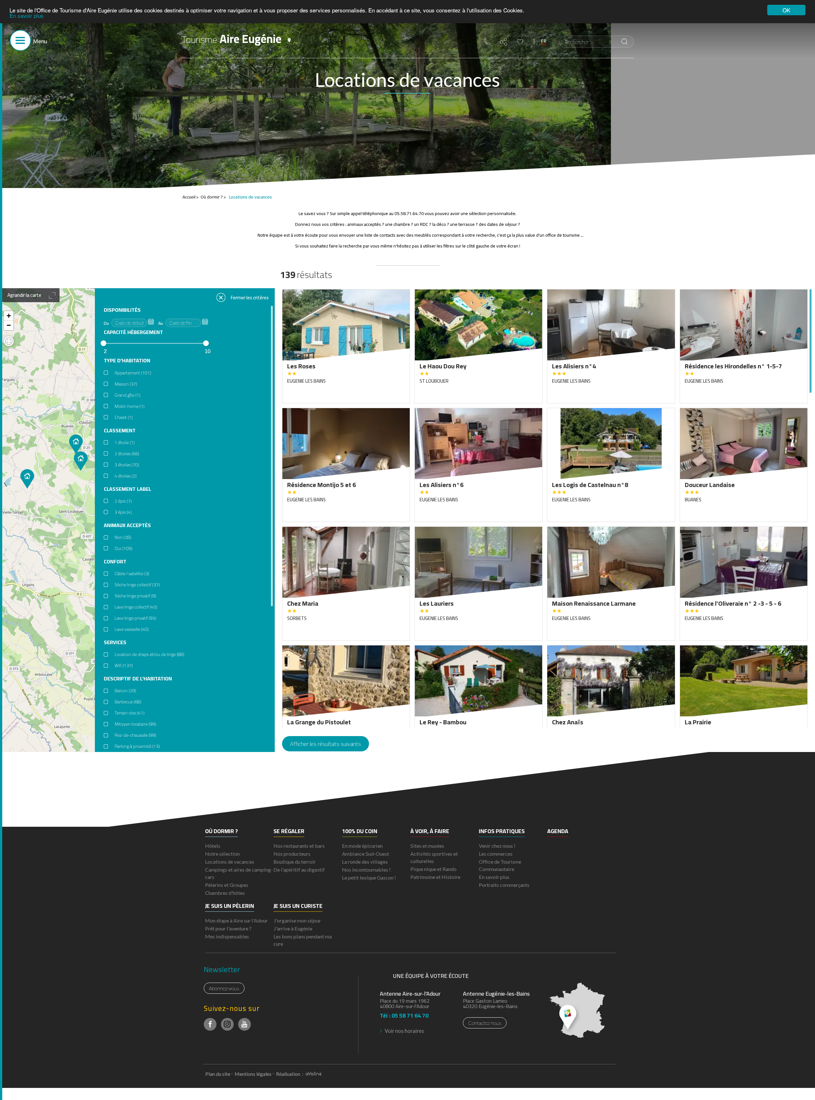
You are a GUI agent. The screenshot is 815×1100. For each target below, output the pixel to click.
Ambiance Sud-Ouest (365, 854)
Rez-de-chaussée (135, 735)
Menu (40, 41)
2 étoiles (127, 453)
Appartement (133, 373)
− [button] (9, 325)
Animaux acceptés (127, 525)
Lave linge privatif (135, 618)
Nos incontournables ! (366, 870)
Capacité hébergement (133, 332)
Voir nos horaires (404, 1031)
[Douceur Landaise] (76, 444)
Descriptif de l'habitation (138, 678)
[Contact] (487, 41)
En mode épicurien (362, 846)
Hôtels (212, 846)
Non (123, 537)
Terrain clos (130, 713)
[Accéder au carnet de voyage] (520, 42)
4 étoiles (126, 476)
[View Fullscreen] (9, 342)
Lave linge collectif (136, 607)
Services (115, 642)
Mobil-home (130, 406)
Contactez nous (484, 1023)
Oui (123, 548)
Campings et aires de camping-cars (239, 873)
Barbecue (128, 702)
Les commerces (496, 854)
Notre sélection (222, 854)
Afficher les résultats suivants (325, 743)
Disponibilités (122, 310)
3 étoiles (127, 465)
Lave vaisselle (132, 629)
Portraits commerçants (504, 885)
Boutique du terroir (294, 862)
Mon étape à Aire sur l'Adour (236, 920)
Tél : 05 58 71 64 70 (404, 1013)
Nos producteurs (291, 854)
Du (106, 323)
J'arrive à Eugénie (292, 928)
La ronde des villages (365, 862)
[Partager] (503, 41)
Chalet (124, 417)
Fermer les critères (250, 297)
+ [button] (9, 316)
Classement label (127, 489)
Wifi (124, 665)
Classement (120, 430)
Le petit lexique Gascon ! (369, 877)
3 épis (123, 512)
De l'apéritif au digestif (299, 870)
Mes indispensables (227, 936)
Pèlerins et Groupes (226, 885)
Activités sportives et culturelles (434, 857)
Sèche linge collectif (137, 584)
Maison (126, 384)
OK (786, 10)
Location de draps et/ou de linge (149, 654)
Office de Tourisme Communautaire (500, 865)
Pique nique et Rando (433, 869)
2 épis (123, 501)
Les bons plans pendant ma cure (302, 940)
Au (160, 323)
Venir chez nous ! (497, 846)
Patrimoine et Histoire (435, 877)
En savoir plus (27, 15)
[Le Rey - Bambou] (81, 461)
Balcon (125, 690)
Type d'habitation (127, 360)
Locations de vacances (229, 862)
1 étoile (125, 442)
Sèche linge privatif (135, 596)
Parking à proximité (137, 746)
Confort (115, 561)
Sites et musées (427, 846)
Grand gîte (127, 395)
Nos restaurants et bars (299, 846)
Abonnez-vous (224, 988)
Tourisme (231, 39)
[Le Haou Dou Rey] (27, 479)
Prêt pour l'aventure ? (228, 928)
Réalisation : (290, 1074)
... (151, 321)
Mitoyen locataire (135, 724)
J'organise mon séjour (297, 920)
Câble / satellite (132, 573)
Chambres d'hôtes (225, 893)
